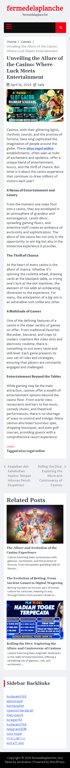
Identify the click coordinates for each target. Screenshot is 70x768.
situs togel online (31, 451)
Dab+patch (15, 715)
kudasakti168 (16, 696)
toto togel (14, 734)
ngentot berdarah (20, 710)
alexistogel (15, 701)
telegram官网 (16, 729)
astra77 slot (15, 743)
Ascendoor (24, 762)
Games (11, 446)
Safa (41, 85)
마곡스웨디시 (16, 738)
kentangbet (15, 706)
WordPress (57, 762)
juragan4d (14, 720)
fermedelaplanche (35, 8)
